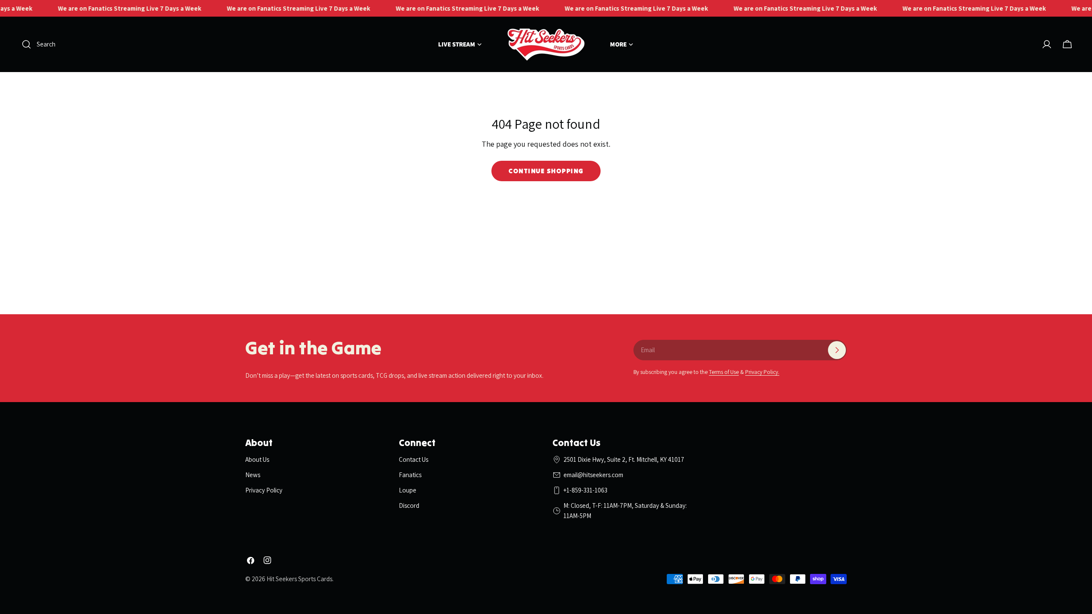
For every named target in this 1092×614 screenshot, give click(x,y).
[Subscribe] (837, 350)
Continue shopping (546, 171)
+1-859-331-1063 (585, 490)
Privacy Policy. (762, 372)
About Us (257, 459)
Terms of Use (724, 372)
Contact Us (413, 459)
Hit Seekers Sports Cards (299, 579)
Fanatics (410, 475)
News (252, 475)
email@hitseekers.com (593, 475)
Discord (409, 505)
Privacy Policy (263, 490)
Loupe (407, 490)
